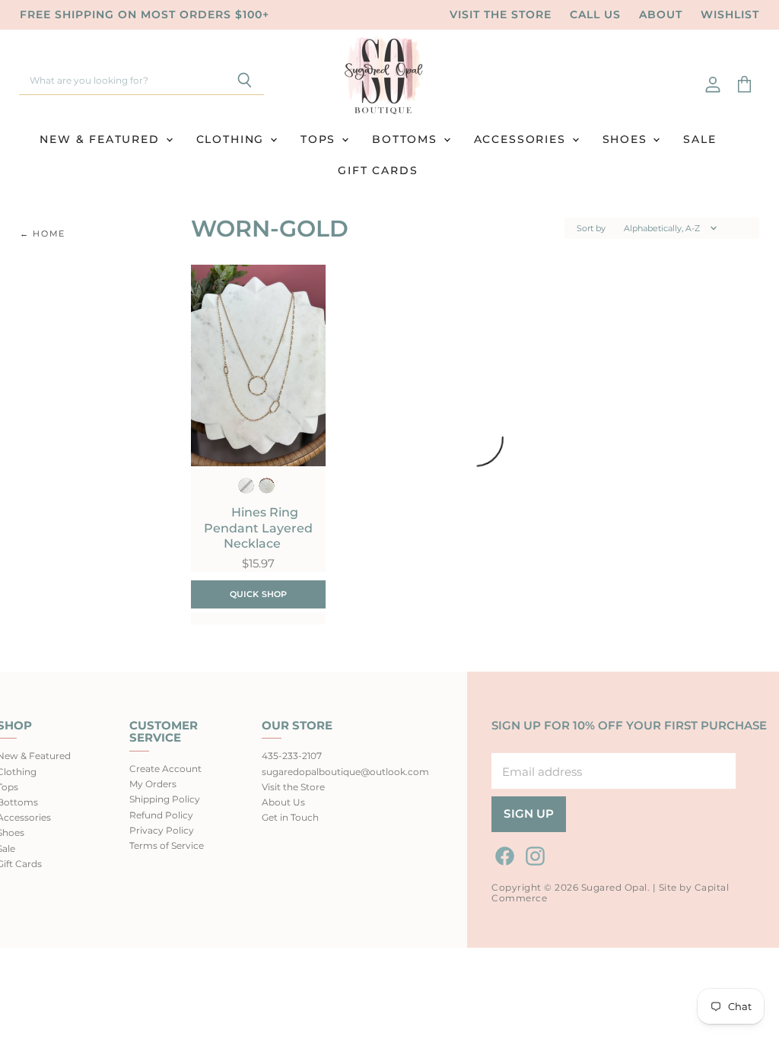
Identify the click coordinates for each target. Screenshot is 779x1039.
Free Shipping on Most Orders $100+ (144, 14)
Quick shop (258, 594)
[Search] (244, 81)
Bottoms (407, 139)
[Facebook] (502, 853)
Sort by (591, 229)
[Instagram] (532, 853)
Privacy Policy (161, 830)
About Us (283, 802)
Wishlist (730, 14)
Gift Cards (378, 170)
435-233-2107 (292, 755)
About (660, 14)
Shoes (627, 139)
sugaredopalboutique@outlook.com (345, 771)
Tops (320, 139)
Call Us (595, 14)
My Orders (152, 784)
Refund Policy (161, 815)
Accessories (522, 139)
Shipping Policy (164, 799)
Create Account (165, 768)
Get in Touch (290, 817)
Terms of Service (166, 845)
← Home (42, 234)
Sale (699, 139)
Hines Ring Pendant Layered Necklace (258, 528)
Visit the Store (501, 14)
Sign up (529, 814)
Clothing (232, 139)
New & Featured (102, 139)
